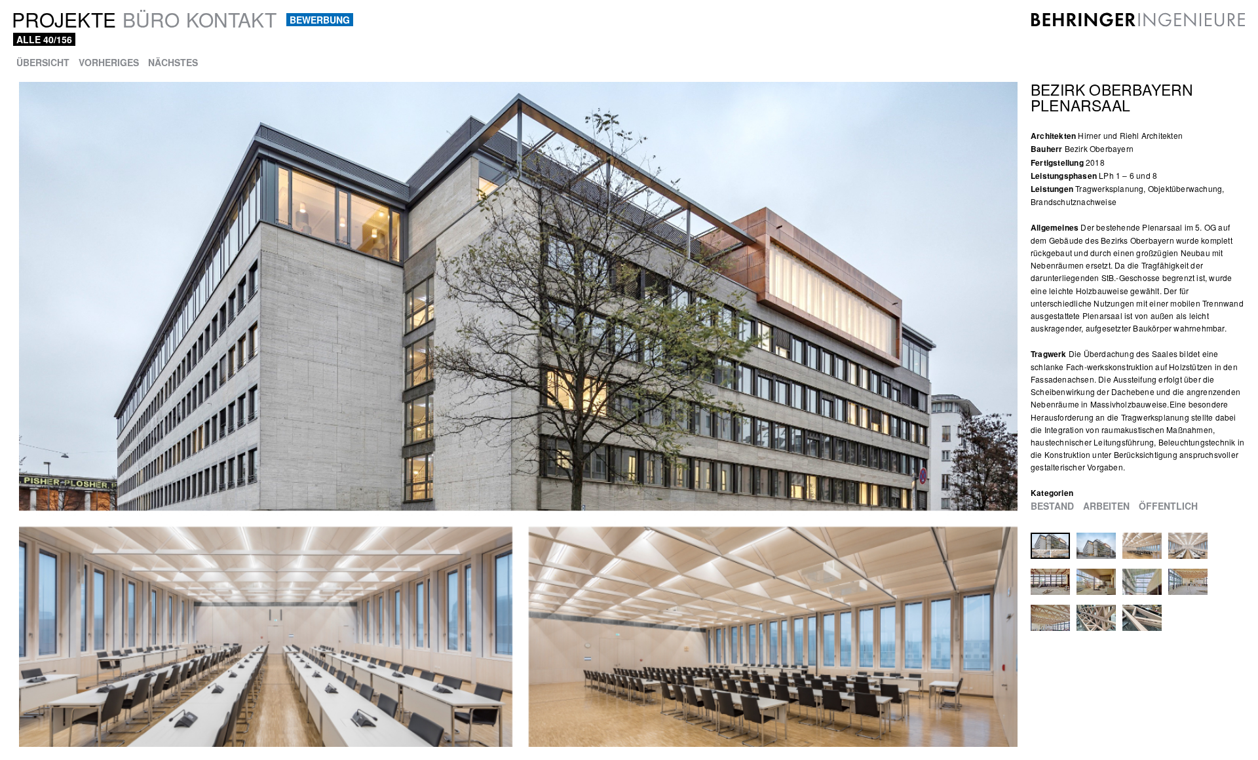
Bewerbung (320, 19)
